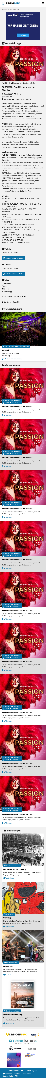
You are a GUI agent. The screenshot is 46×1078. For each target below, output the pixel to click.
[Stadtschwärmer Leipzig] (23, 995)
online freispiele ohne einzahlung (14, 1060)
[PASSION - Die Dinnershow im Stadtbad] (23, 385)
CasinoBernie (31, 1048)
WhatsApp (8, 291)
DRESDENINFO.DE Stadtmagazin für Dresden (16, 1034)
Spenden (8, 1074)
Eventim (35, 1035)
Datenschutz (8, 1076)
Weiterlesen (8, 415)
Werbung (7, 918)
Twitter (4, 286)
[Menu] (43, 3)
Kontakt (17, 1074)
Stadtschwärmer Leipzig (12, 1014)
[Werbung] (23, 898)
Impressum (27, 1074)
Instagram (33, 1070)
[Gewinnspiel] (23, 946)
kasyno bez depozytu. (30, 1055)
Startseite (11, 3)
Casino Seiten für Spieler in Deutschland (15, 1048)
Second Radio (23, 1041)
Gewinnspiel (8, 966)
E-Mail (6, 289)
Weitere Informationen (13, 359)
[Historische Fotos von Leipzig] (23, 850)
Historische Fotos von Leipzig (14, 869)
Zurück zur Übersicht (12, 302)
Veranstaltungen (14, 9)
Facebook (7, 283)
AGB (17, 1076)
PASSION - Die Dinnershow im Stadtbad (17, 406)
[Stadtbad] (23, 329)
